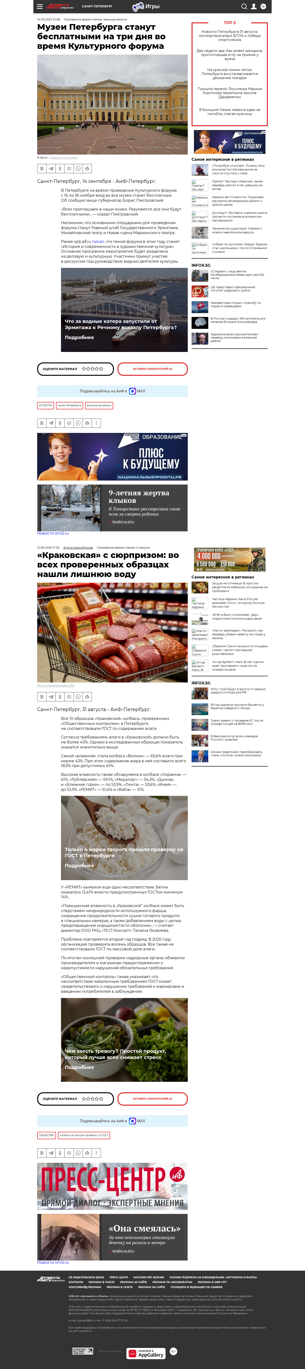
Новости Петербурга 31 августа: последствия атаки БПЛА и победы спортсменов (230, 36)
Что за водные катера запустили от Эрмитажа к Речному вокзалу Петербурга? (121, 324)
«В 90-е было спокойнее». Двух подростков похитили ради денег (237, 616)
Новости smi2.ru (53, 533)
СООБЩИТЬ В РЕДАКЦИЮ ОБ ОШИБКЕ (197, 1287)
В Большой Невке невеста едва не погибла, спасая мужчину (229, 112)
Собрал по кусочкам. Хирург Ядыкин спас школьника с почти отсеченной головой (239, 248)
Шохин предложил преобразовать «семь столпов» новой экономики (236, 753)
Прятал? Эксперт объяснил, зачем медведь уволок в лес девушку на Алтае (237, 185)
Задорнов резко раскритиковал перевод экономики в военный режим (234, 338)
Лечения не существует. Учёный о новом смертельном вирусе (237, 230)
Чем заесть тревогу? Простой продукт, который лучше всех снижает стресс (115, 1054)
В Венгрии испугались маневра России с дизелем (234, 738)
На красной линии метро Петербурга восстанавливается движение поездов (230, 74)
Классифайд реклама (85, 1287)
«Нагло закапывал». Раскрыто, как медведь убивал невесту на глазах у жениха (238, 634)
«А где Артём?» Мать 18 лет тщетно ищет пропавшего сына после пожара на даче (238, 665)
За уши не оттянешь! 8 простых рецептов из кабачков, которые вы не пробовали (240, 587)
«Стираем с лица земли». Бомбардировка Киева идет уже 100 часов (237, 275)
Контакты (76, 1282)
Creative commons (64, 157)
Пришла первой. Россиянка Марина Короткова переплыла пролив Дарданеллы (230, 93)
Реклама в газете (102, 1282)
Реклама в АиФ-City (212, 1282)
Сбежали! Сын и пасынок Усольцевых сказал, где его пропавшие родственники (240, 650)
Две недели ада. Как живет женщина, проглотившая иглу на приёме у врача (230, 55)
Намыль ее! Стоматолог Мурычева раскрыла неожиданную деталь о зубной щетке (237, 200)
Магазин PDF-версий (148, 1277)
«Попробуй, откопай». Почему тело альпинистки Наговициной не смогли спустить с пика (238, 169)
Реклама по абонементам (172, 1282)
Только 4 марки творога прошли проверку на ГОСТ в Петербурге (124, 852)
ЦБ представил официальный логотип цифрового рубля (233, 289)
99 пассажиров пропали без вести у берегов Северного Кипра (237, 706)
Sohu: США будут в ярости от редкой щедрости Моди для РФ (238, 690)
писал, (98, 241)
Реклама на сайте (133, 1282)
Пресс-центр (119, 1277)
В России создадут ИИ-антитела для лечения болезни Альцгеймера (238, 320)
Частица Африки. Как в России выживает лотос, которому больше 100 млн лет (238, 602)
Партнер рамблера (109, 1351)
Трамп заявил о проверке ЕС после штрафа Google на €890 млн (237, 722)
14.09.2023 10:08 (48, 19)
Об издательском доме (86, 1277)
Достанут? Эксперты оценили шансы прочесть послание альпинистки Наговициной (239, 216)
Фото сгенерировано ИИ (55, 685)
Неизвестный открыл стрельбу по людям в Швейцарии (236, 304)
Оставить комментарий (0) (152, 369)
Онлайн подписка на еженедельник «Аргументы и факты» (213, 1277)
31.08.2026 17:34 (48, 547)
